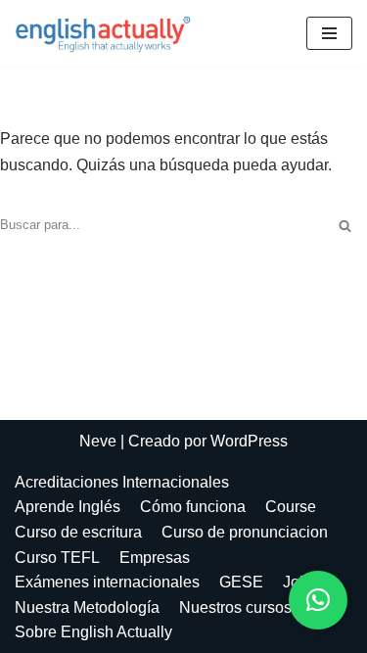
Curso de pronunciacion (244, 532)
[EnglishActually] (108, 33)
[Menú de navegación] (329, 33)
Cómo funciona (193, 506)
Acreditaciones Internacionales (122, 482)
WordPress (249, 441)
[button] (318, 600)
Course (290, 506)
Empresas (154, 557)
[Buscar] (345, 226)
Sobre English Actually (93, 632)
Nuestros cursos (235, 607)
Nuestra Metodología (87, 607)
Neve (97, 441)
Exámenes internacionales (107, 582)
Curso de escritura (78, 532)
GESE (241, 582)
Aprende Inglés (67, 506)
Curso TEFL (57, 557)
